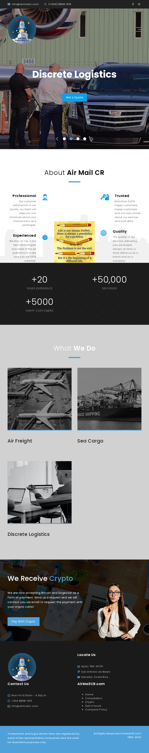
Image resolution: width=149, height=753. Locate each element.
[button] (64, 138)
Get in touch (93, 706)
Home (89, 694)
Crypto (89, 702)
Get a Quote (74, 97)
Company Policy (96, 709)
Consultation (93, 698)
